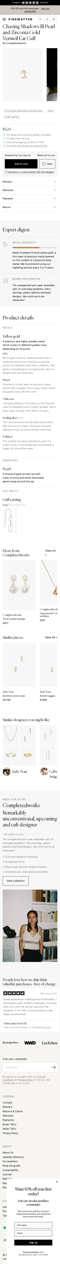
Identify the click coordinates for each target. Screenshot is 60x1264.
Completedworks (16, 43)
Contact (7, 1102)
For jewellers (10, 1161)
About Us (8, 1152)
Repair (6, 1183)
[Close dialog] (57, 1181)
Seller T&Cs (9, 1128)
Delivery (7, 1107)
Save (49, 164)
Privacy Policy (10, 1133)
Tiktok (6, 1216)
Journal (7, 1174)
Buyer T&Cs (9, 1124)
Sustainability (10, 1170)
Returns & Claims (13, 1111)
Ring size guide (11, 1165)
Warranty (8, 1115)
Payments (8, 1120)
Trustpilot (46, 1027)
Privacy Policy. (26, 1080)
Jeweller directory (13, 1157)
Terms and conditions (31, 1252)
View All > (50, 552)
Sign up (33, 1242)
